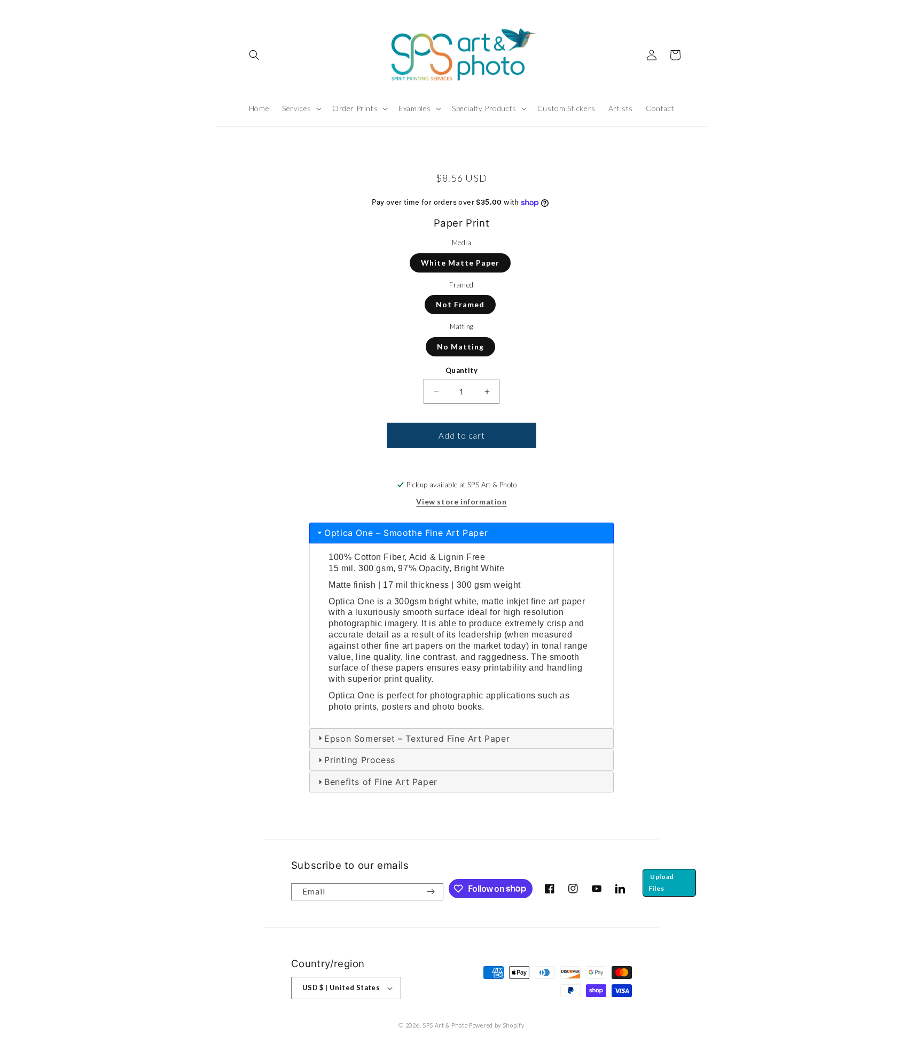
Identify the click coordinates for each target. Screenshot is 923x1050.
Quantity (461, 370)
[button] (254, 55)
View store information (461, 501)
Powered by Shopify (497, 1025)
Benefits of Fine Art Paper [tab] (380, 781)
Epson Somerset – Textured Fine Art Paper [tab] (417, 738)
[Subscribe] (431, 891)
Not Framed (460, 304)
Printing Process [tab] (359, 760)
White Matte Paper (460, 262)
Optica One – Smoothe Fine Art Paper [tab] (406, 532)
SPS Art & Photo (445, 1025)
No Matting (460, 346)
